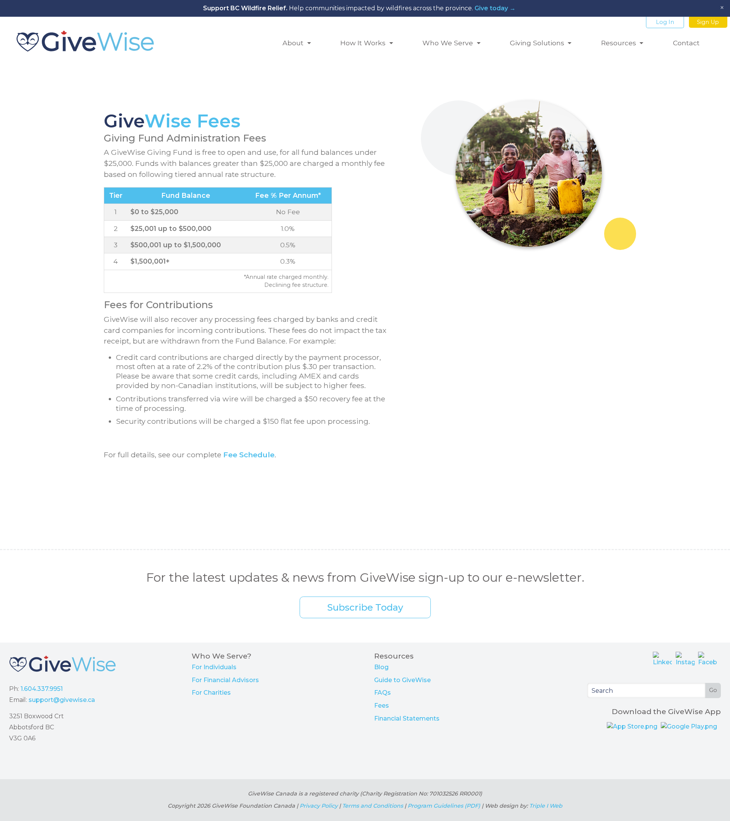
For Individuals (214, 667)
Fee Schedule (249, 454)
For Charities (211, 692)
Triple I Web (545, 805)
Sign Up (708, 22)
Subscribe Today (365, 607)
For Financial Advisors (225, 680)
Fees (381, 705)
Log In (665, 22)
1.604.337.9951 (42, 688)
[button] (297, 41)
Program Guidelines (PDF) (444, 805)
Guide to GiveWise (402, 680)
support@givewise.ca (62, 699)
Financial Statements (407, 718)
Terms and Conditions (372, 805)
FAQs (382, 692)
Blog (381, 667)
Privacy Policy (319, 805)
